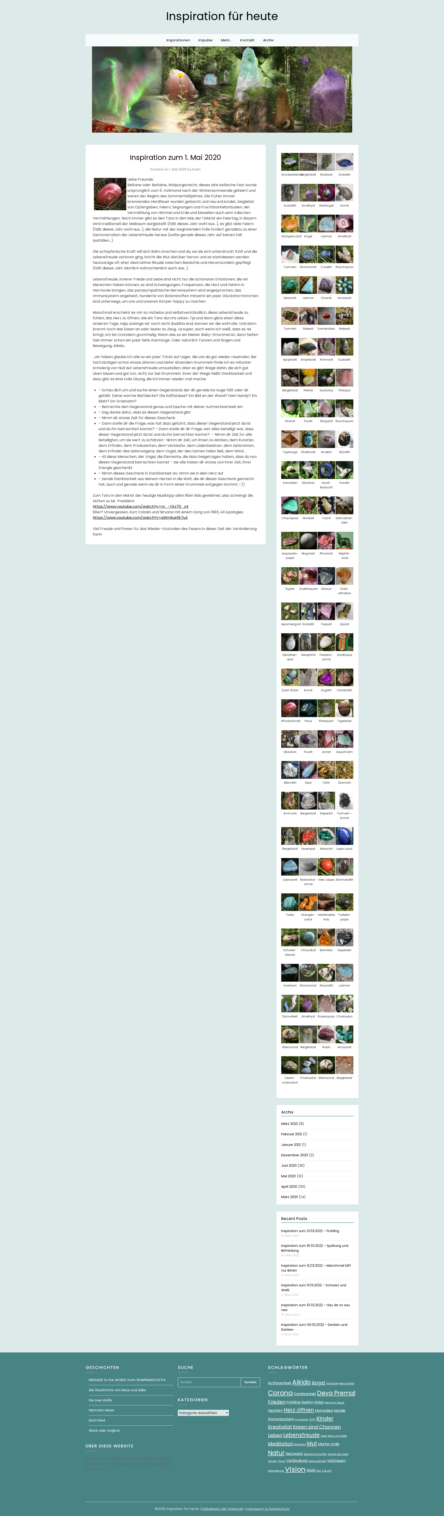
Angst (318, 1382)
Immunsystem (281, 1419)
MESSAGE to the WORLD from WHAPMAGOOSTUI (127, 1380)
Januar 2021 (291, 1144)
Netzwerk (294, 1453)
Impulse (205, 40)
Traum (282, 1461)
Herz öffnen (299, 1410)
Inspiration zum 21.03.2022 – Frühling (310, 1231)
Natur (276, 1453)
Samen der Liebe (338, 1454)
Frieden (277, 1402)
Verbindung (297, 1460)
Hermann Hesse (101, 1410)
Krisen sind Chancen (317, 1427)
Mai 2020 (288, 1176)
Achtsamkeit (279, 1383)
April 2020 (289, 1186)
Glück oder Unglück (104, 1430)
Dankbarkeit (305, 1393)
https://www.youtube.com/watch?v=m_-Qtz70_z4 (140, 506)
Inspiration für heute (222, 16)
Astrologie (332, 1383)
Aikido (301, 1382)
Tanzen (272, 1461)
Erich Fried (97, 1420)
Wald (310, 1470)
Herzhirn (275, 1410)
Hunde (339, 1410)
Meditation (280, 1443)
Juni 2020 (289, 1165)
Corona (280, 1392)
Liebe (324, 1436)
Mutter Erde (328, 1444)
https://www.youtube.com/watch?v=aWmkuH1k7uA (140, 517)
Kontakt (247, 40)
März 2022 (289, 1123)
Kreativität (280, 1427)
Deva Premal (336, 1393)
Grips (319, 1402)
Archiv (268, 40)
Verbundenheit (317, 1461)
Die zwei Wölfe (100, 1400)
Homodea (324, 1410)
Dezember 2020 (294, 1155)
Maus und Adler (337, 1436)
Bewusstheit (346, 1383)
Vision (295, 1469)
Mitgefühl (300, 1444)
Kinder (325, 1418)
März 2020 (289, 1196)
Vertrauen (336, 1460)
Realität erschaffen (315, 1454)
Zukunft (327, 1471)
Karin (196, 169)
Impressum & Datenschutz (268, 1509)
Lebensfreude (301, 1435)
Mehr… (226, 40)
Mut (312, 1443)
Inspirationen (178, 40)
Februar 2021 (291, 1134)
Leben (275, 1435)
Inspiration (301, 1419)
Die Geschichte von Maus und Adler (117, 1390)
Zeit (318, 1471)
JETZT (312, 1419)
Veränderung (276, 1471)
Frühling (293, 1402)
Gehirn (307, 1402)
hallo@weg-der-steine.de (222, 1509)
